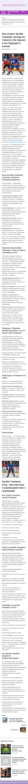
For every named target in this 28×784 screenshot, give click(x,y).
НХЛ (9, 13)
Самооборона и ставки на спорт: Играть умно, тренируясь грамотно (19, 771)
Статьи (3, 11)
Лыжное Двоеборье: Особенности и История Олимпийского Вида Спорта (19, 760)
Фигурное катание (13, 11)
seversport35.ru (14, 5)
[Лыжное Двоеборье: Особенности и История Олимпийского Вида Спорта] (6, 761)
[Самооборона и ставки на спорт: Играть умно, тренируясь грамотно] (6, 772)
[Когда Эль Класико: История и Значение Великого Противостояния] (6, 749)
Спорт (23, 11)
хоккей (3, 13)
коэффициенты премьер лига (17, 142)
